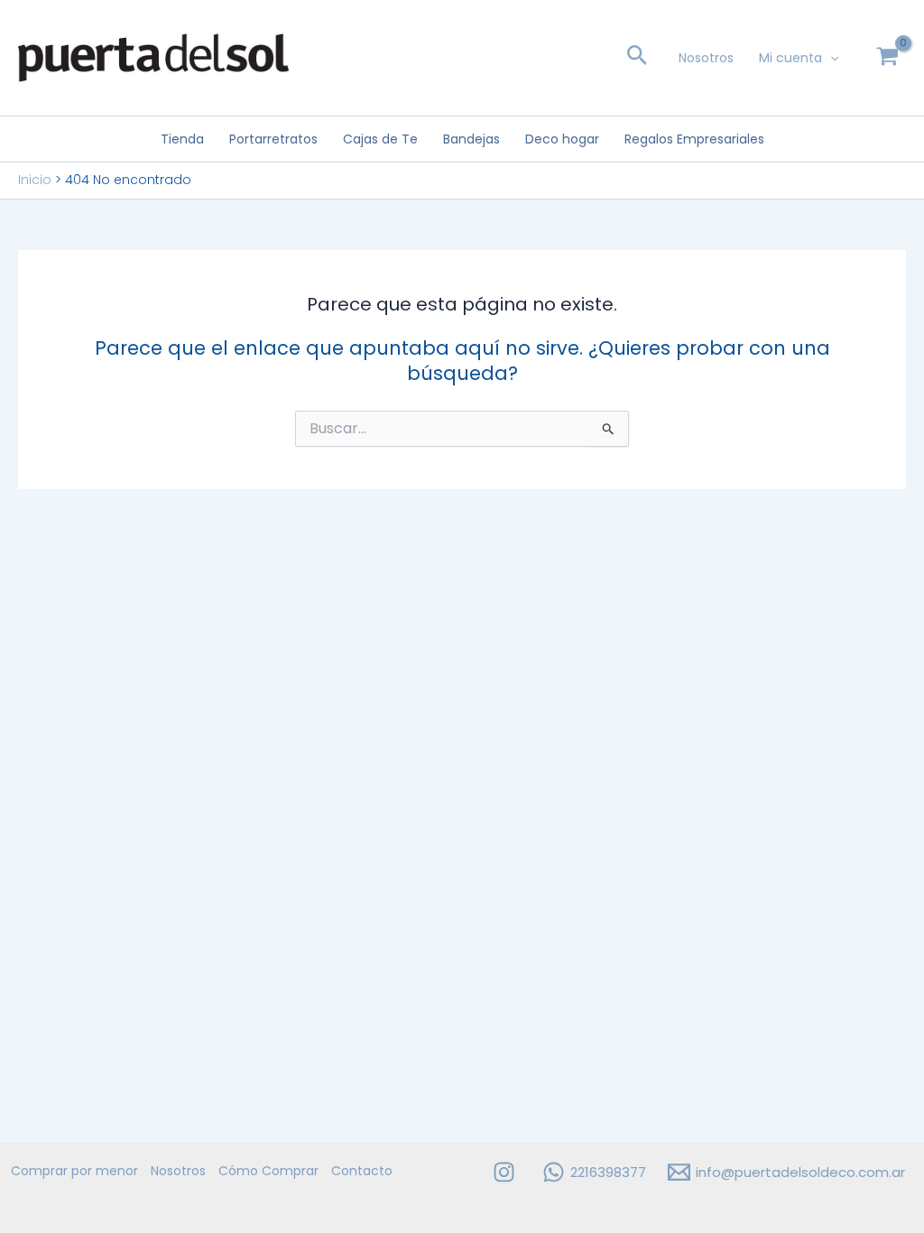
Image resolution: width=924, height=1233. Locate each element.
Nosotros (706, 58)
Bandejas (471, 139)
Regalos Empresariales (694, 139)
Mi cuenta (790, 58)
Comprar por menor (74, 1171)
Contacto (362, 1171)
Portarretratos (273, 139)
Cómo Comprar (268, 1171)
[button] (637, 58)
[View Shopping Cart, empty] (888, 58)
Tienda (182, 139)
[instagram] (506, 1172)
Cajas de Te (380, 139)
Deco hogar (562, 139)
